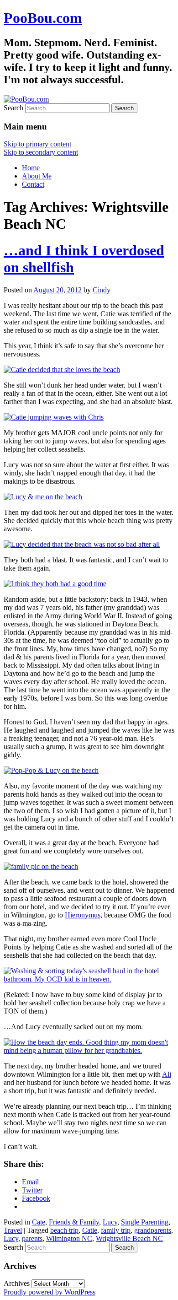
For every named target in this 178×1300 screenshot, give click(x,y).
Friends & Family (74, 1222)
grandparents (152, 1230)
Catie (89, 1230)
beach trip (64, 1230)
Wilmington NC (69, 1238)
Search (13, 108)
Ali (166, 1074)
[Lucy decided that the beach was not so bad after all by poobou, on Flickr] (82, 544)
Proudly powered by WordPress (49, 1292)
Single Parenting (144, 1222)
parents (32, 1238)
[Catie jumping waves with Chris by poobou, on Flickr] (54, 417)
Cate (38, 1222)
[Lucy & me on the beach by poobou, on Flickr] (43, 497)
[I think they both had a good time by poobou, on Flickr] (55, 584)
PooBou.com (43, 18)
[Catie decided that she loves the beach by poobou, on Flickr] (62, 369)
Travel (13, 1230)
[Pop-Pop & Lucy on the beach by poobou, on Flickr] (51, 770)
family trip (116, 1230)
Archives (17, 1283)
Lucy (110, 1222)
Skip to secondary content (41, 152)
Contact (33, 184)
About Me (37, 176)
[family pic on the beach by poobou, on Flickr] (41, 866)
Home (31, 168)
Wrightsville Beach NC (129, 1238)
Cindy (101, 290)
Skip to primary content (37, 144)
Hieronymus (82, 915)
